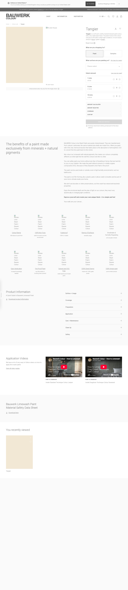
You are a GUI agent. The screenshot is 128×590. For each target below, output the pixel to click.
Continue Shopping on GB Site (106, 3)
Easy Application (16, 269)
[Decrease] (114, 79)
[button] (93, 293)
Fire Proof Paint (40, 269)
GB (102, 16)
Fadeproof (64, 233)
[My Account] (117, 16)
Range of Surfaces (88, 233)
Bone (93, 39)
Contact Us (35, 9)
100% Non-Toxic (40, 233)
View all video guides (13, 368)
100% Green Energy (87, 269)
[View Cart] (121, 16)
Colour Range (16, 233)
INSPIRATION (78, 16)
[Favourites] (113, 16)
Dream (103, 39)
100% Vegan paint (112, 269)
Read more (89, 43)
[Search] (109, 16)
